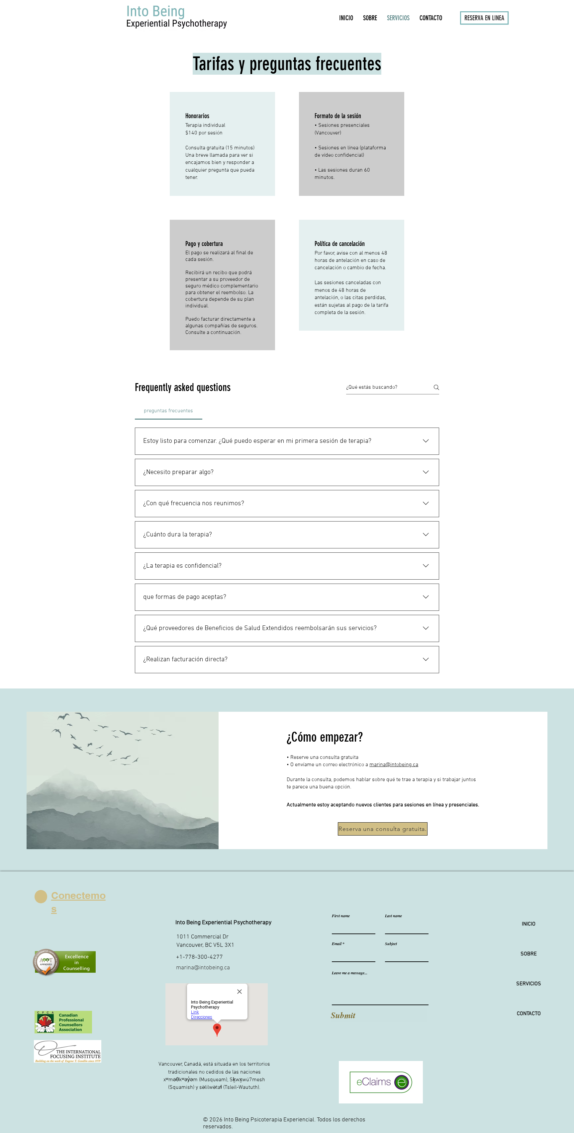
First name (341, 916)
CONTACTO (529, 1014)
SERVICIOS (528, 984)
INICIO (528, 924)
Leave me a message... (349, 973)
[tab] (168, 411)
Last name (393, 916)
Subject (391, 944)
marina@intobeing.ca (393, 765)
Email (336, 944)
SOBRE (529, 954)
